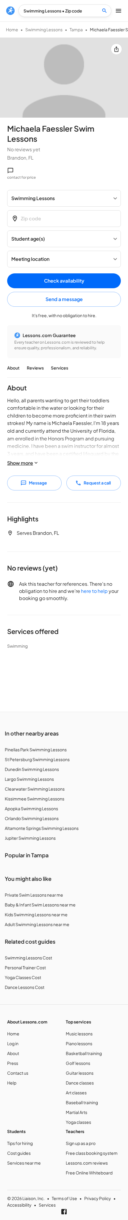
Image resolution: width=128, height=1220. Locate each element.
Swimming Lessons (44, 29)
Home (12, 29)
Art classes (76, 1092)
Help (11, 1082)
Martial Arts (76, 1112)
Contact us (17, 1073)
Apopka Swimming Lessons (31, 808)
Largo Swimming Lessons (29, 779)
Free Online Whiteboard (89, 1172)
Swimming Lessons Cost (28, 957)
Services (59, 367)
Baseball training (82, 1102)
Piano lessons (79, 1043)
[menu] (10, 11)
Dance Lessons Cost (24, 987)
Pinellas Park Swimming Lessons (36, 749)
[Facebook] (64, 1211)
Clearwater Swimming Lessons (35, 788)
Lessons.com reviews (87, 1163)
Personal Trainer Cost (25, 967)
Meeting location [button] (30, 259)
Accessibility (19, 1204)
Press (12, 1063)
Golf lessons (78, 1063)
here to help (94, 591)
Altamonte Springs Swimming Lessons (42, 828)
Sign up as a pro (81, 1143)
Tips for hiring (20, 1143)
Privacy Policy (97, 1198)
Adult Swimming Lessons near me (37, 924)
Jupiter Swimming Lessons (30, 838)
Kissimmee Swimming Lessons (34, 798)
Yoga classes (78, 1122)
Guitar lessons (79, 1073)
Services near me (24, 1163)
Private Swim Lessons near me (34, 895)
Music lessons (79, 1033)
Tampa (76, 29)
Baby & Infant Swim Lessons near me (40, 904)
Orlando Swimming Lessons (32, 818)
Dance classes (80, 1082)
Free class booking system (92, 1153)
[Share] (116, 49)
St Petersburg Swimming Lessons (37, 759)
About (13, 367)
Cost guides (19, 1153)
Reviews (35, 367)
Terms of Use (64, 1198)
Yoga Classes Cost (23, 977)
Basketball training (84, 1053)
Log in (12, 1043)
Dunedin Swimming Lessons (32, 769)
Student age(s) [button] (28, 239)
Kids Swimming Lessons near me (36, 914)
